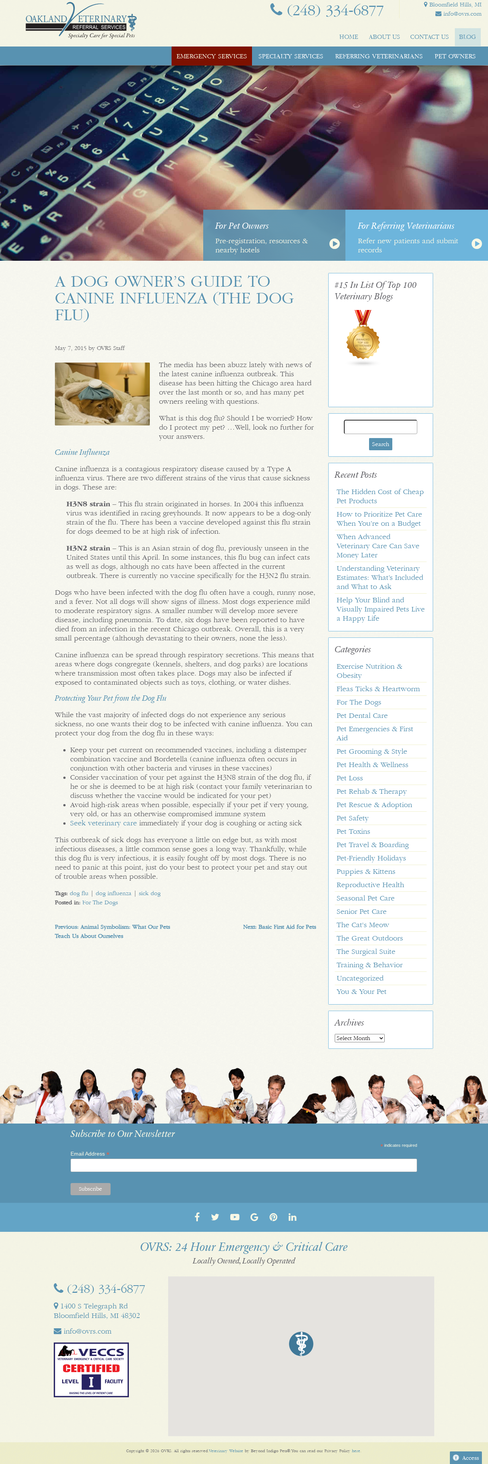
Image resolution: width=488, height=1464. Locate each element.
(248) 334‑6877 (333, 10)
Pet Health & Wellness (372, 765)
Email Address (90, 1153)
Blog (467, 36)
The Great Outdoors (370, 938)
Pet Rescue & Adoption (374, 805)
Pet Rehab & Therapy (372, 791)
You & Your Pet (362, 991)
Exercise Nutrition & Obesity (369, 671)
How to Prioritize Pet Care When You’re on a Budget (379, 519)
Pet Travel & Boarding (373, 845)
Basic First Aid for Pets (279, 926)
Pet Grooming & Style (372, 751)
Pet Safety (353, 818)
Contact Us (429, 36)
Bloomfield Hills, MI (454, 4)
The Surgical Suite (366, 951)
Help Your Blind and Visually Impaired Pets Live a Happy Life (381, 609)
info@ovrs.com (461, 13)
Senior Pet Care (362, 911)
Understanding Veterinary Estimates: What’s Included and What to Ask (380, 577)
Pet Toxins (353, 831)
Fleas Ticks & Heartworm (378, 689)
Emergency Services (212, 56)
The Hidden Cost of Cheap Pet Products (380, 496)
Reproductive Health (370, 885)
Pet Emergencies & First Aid (375, 733)
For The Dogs (100, 902)
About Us (384, 36)
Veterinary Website (226, 1450)
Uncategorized (360, 978)
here (356, 1450)
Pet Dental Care (362, 715)
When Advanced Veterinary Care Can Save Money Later (378, 546)
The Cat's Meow (363, 925)
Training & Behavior (370, 965)
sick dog (150, 893)
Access (470, 1457)
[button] (301, 1344)
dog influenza (114, 893)
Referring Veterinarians (379, 56)
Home (348, 36)
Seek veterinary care (103, 823)
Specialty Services (290, 56)
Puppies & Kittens (366, 871)
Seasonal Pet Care (366, 898)
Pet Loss (350, 778)
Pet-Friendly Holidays (371, 858)
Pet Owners (455, 56)
